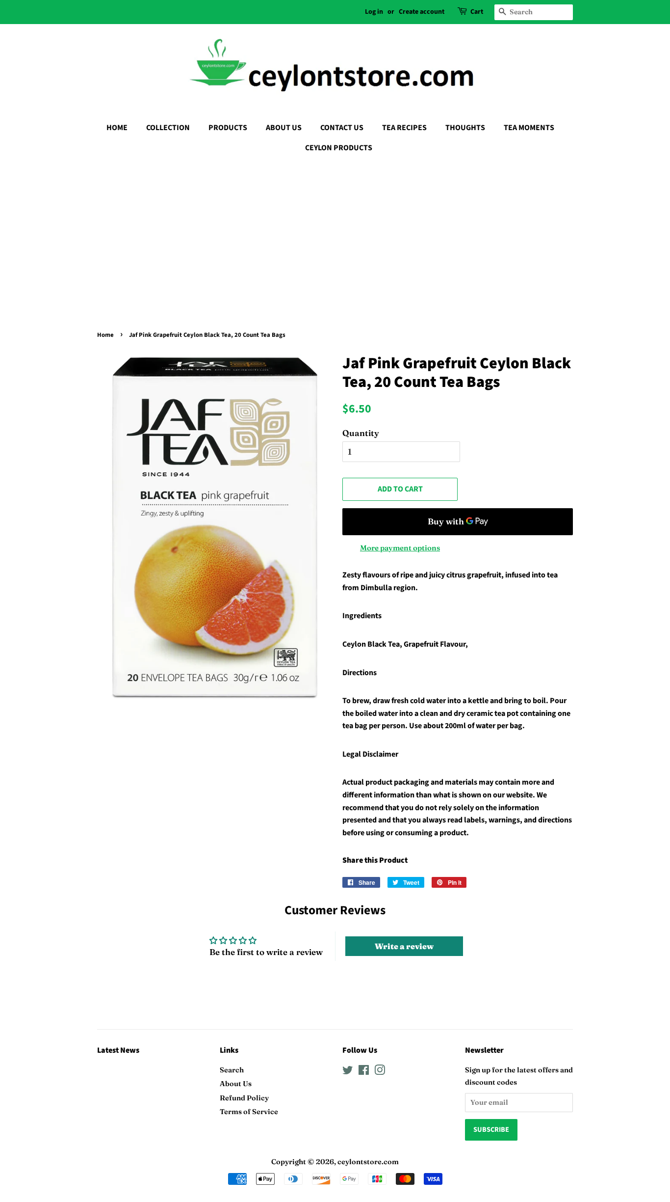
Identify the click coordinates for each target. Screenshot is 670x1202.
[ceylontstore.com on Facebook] (363, 1071)
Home (105, 334)
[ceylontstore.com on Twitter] (347, 1071)
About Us (236, 1083)
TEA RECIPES (404, 127)
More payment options (400, 547)
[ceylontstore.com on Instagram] (379, 1071)
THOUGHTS (465, 127)
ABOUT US (284, 127)
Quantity (360, 433)
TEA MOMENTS (529, 127)
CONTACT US (341, 127)
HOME (117, 127)
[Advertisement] (335, 234)
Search (232, 1069)
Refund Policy (244, 1097)
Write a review (404, 946)
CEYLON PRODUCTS (338, 147)
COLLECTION (168, 127)
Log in (374, 12)
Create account (421, 12)
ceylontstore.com (368, 1161)
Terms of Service (249, 1111)
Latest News (118, 1050)
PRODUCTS (227, 127)
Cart (476, 12)
